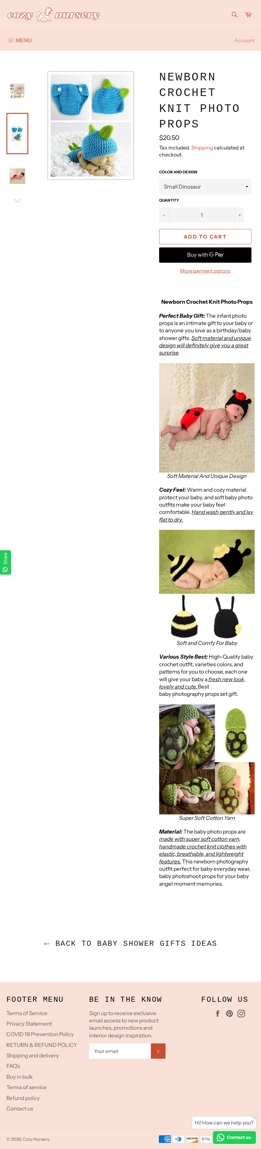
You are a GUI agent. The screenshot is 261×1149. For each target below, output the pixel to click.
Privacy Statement (29, 1024)
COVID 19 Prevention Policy (40, 1034)
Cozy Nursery (36, 1139)
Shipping (202, 147)
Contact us (19, 1108)
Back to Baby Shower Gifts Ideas (133, 943)
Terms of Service (26, 1013)
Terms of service (26, 1087)
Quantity (169, 200)
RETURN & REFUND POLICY (41, 1045)
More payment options (205, 271)
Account (244, 40)
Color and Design (178, 172)
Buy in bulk (19, 1077)
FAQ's (13, 1066)
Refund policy (23, 1098)
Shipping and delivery (32, 1055)
